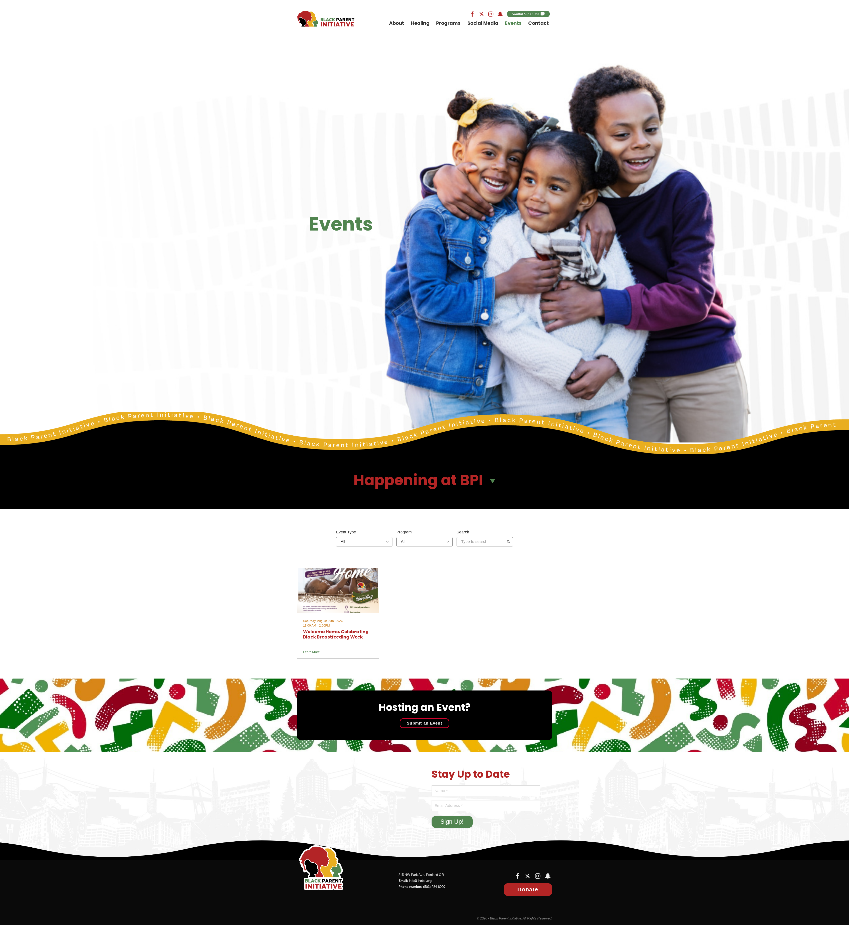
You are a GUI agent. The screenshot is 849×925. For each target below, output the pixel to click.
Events (513, 23)
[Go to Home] (325, 19)
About (396, 23)
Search (463, 532)
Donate (527, 889)
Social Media (482, 23)
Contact (538, 23)
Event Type (346, 532)
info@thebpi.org (420, 881)
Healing (420, 23)
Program (404, 532)
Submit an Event (424, 723)
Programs (448, 23)
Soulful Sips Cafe (525, 14)
